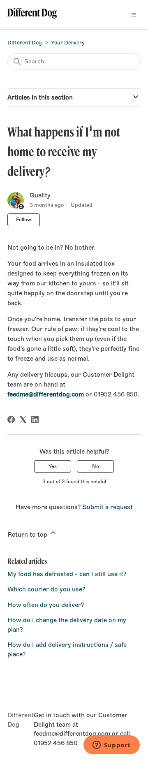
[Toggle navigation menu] (133, 14)
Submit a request (107, 507)
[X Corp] (23, 419)
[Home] (32, 14)
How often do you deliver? (45, 605)
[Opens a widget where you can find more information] (111, 745)
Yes (53, 466)
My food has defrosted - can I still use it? (66, 574)
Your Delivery (68, 42)
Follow (23, 219)
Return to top (28, 534)
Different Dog (24, 42)
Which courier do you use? (46, 589)
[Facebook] (11, 419)
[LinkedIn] (35, 419)
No (95, 466)
